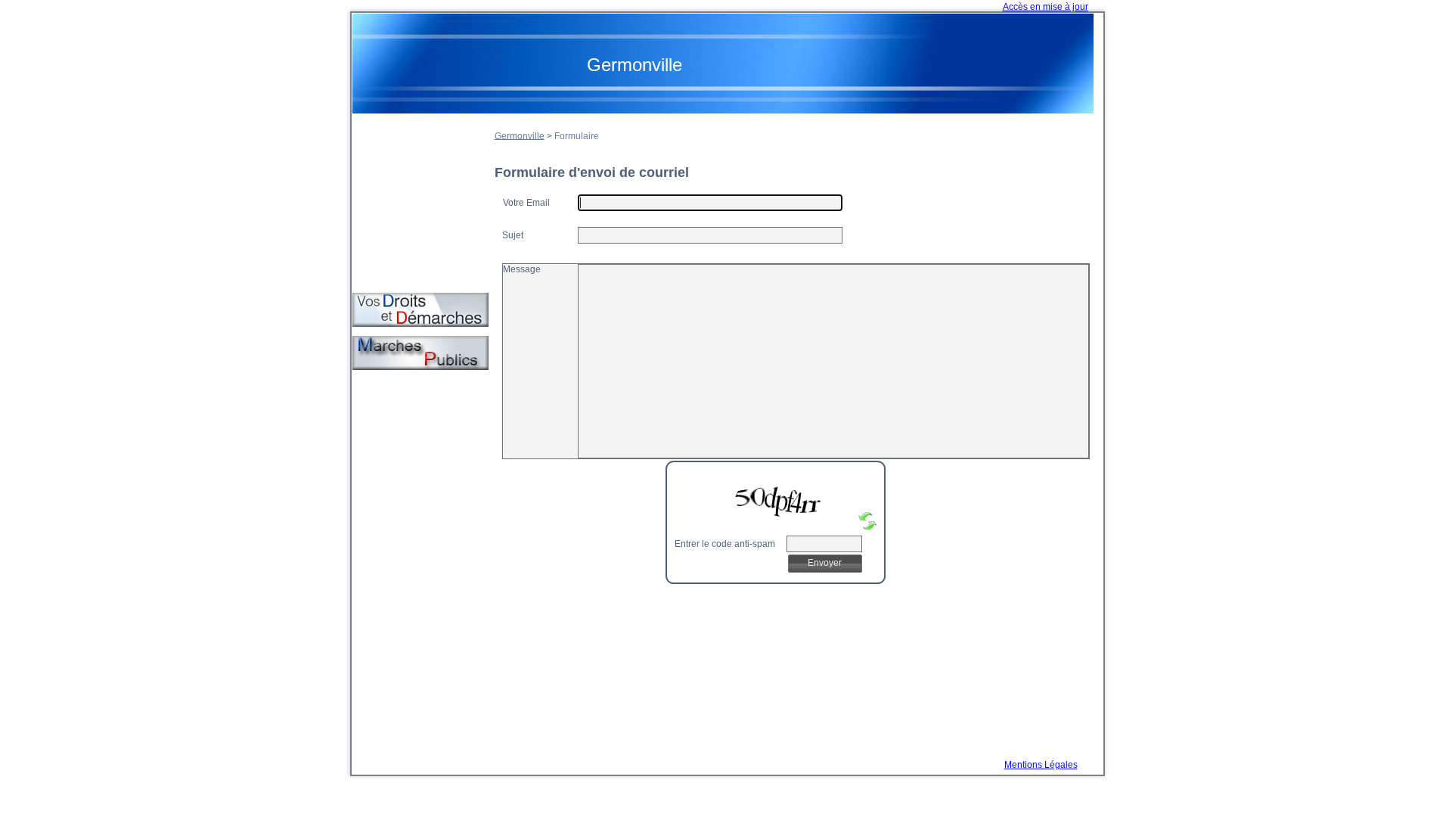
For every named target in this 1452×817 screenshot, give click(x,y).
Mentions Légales (1041, 765)
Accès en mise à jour (1045, 7)
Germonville (519, 135)
